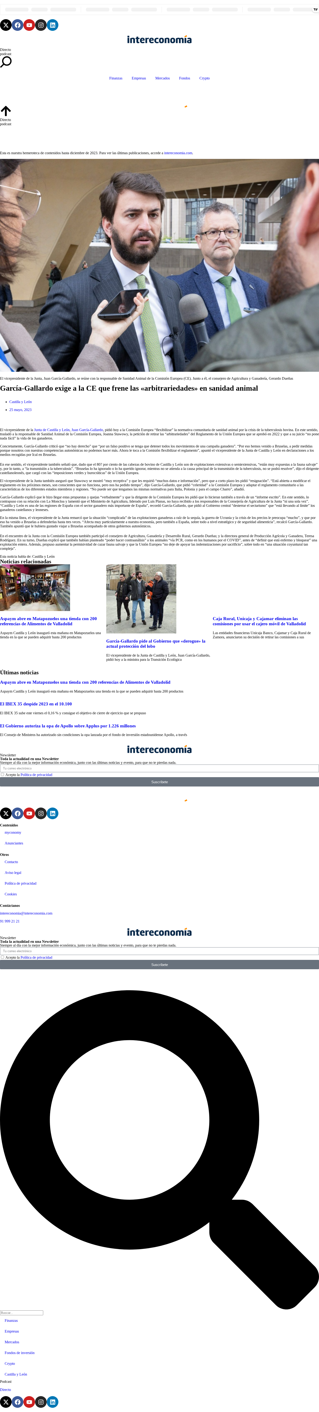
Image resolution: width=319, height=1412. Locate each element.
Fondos (184, 78)
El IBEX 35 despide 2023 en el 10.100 (36, 703)
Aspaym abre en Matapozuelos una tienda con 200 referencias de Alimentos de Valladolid (48, 621)
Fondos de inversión (20, 1353)
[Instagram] (41, 25)
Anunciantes (14, 843)
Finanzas (115, 78)
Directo (5, 50)
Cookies (11, 894)
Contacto (11, 862)
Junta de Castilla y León (52, 430)
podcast (5, 54)
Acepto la (28, 775)
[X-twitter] (6, 25)
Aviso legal (13, 873)
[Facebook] (17, 25)
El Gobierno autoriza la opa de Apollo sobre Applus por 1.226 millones (68, 725)
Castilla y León (20, 402)
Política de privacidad (36, 775)
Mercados (162, 78)
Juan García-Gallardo (87, 430)
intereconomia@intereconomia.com (26, 913)
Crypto (204, 78)
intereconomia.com (178, 153)
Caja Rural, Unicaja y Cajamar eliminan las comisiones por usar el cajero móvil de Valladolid (259, 621)
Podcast (5, 1381)
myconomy (13, 832)
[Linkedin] (52, 25)
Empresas (139, 78)
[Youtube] (29, 25)
